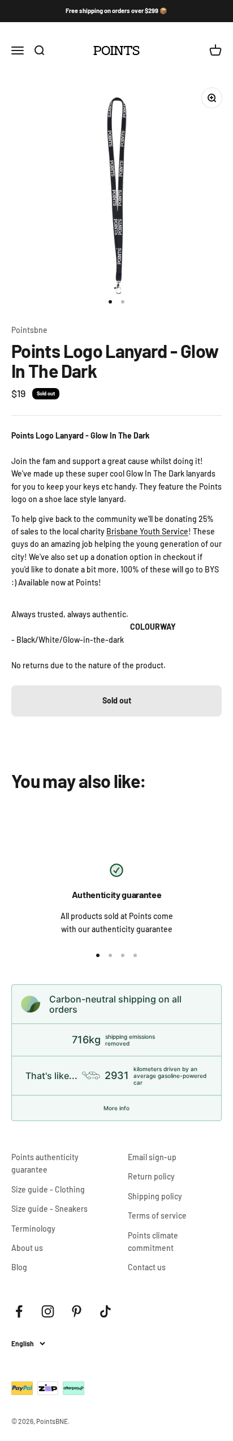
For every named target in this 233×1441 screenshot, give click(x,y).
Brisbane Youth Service (147, 531)
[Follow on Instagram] (47, 1311)
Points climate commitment (153, 1242)
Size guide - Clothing (48, 1189)
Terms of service (157, 1215)
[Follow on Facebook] (19, 1311)
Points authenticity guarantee (45, 1163)
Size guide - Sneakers (49, 1209)
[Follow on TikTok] (105, 1311)
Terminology (33, 1228)
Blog (19, 1267)
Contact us (147, 1267)
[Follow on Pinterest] (76, 1311)
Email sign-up (152, 1157)
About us (27, 1248)
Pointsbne (29, 330)
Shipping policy (155, 1196)
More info (116, 1108)
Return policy (151, 1176)
